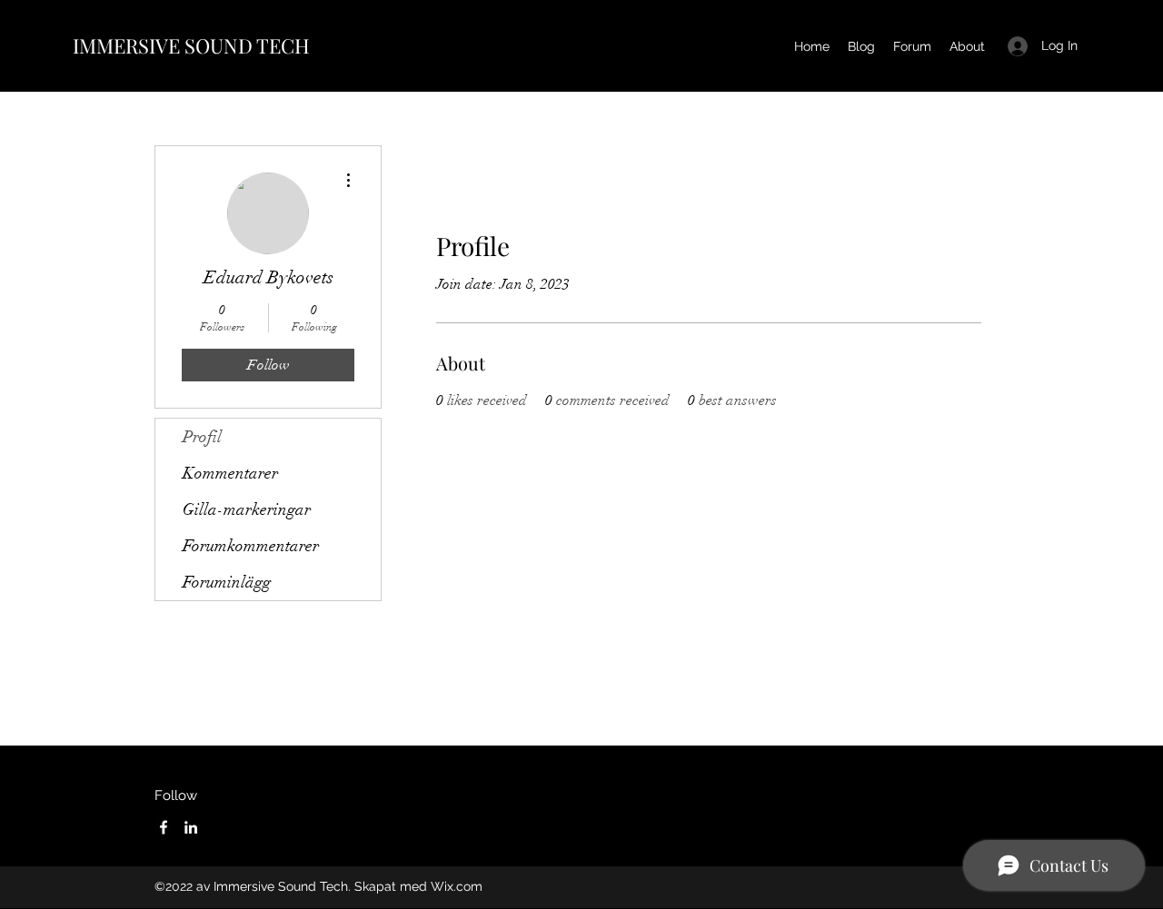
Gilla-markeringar (247, 509)
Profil (202, 437)
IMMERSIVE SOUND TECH (191, 45)
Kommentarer (230, 473)
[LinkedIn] (191, 827)
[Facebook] (163, 827)
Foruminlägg (227, 582)
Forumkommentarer (251, 546)
